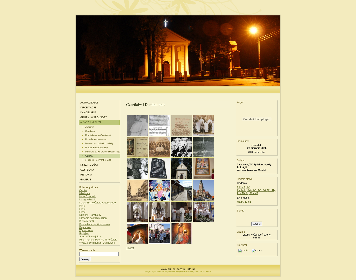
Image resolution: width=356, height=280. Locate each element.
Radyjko (84, 233)
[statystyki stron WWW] (243, 250)
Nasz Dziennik (87, 196)
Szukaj (85, 259)
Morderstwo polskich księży (99, 143)
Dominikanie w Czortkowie (98, 135)
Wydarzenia (86, 230)
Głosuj (257, 223)
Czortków (90, 131)
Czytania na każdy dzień (93, 218)
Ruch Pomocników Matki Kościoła (98, 239)
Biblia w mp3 (86, 221)
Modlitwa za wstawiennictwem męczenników (102, 151)
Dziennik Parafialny (90, 215)
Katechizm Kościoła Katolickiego (97, 202)
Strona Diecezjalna (90, 236)
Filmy (82, 205)
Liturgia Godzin (87, 199)
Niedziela (84, 193)
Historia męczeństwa (95, 139)
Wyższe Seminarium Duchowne (97, 242)
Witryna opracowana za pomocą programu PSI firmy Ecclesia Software (178, 272)
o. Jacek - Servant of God (98, 160)
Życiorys (89, 127)
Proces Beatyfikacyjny (96, 147)
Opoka (83, 190)
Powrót (130, 248)
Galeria (89, 156)
